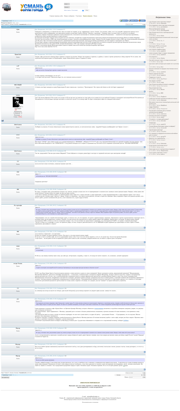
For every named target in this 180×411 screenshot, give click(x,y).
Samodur (163, 120)
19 (65, 344)
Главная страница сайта (56, 16)
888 (18, 189)
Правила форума (87, 16)
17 (65, 299)
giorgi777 (163, 136)
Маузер (18, 328)
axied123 (163, 51)
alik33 (162, 117)
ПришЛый (18, 54)
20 (65, 356)
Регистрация (75, 10)
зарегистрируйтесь (82, 387)
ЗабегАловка (18, 124)
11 (65, 189)
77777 (18, 135)
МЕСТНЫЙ (17, 85)
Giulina (163, 58)
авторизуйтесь (98, 387)
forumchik (163, 128)
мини (18, 246)
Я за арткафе (18, 205)
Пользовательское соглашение (90, 402)
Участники (79, 16)
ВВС (162, 93)
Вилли (163, 89)
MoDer (14, 22)
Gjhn (17, 29)
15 (65, 263)
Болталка (12, 24)
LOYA (18, 95)
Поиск (95, 16)
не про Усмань (18, 263)
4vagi (162, 82)
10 (65, 172)
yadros (163, 154)
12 (65, 205)
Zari (162, 61)
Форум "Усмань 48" (5, 24)
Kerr (162, 67)
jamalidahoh (164, 27)
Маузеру (17, 344)
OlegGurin (163, 96)
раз (18, 299)
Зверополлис (164, 150)
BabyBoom (164, 105)
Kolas (162, 35)
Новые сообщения (69, 16)
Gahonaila (163, 23)
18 (65, 328)
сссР (18, 66)
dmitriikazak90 (165, 30)
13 (65, 231)
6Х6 (18, 172)
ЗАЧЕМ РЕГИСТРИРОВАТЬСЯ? (90, 382)
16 (65, 288)
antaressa (163, 114)
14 (65, 246)
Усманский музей (22, 24)
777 (18, 161)
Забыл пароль (67, 10)
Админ (17, 22)
